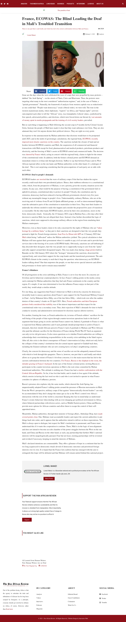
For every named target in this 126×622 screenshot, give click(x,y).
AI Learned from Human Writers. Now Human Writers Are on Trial (34, 561)
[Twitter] (4, 4)
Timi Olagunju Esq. (31, 566)
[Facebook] (1, 4)
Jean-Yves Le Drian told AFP (69, 234)
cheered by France (33, 154)
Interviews (81, 4)
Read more (9, 609)
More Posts (49, 478)
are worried (41, 179)
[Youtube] (7, 4)
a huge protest (90, 249)
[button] (122, 3)
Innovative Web (83, 618)
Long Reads (50, 4)
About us (99, 4)
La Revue (91, 4)
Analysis (24, 4)
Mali (24, 237)
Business (60, 4)
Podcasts (70, 4)
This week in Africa (37, 4)
